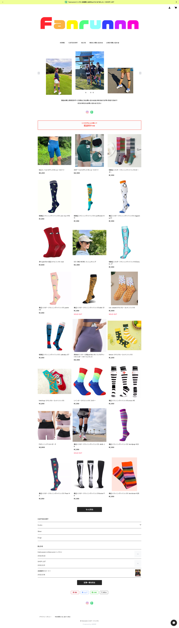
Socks (40, 525)
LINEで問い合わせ (112, 43)
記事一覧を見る (89, 583)
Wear (40, 531)
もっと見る (89, 509)
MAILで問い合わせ (96, 43)
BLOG (83, 43)
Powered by (87, 624)
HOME (62, 43)
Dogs (40, 538)
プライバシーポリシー (45, 617)
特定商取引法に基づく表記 (62, 617)
